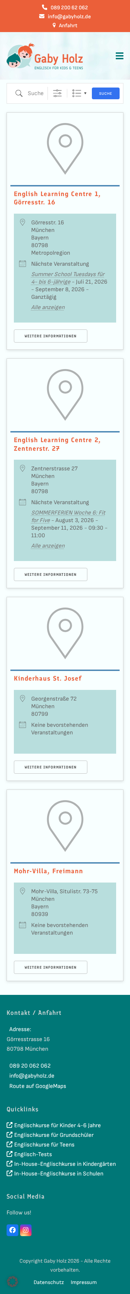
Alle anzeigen (47, 307)
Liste (76, 93)
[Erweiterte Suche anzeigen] (57, 93)
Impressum (84, 1282)
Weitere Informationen (51, 336)
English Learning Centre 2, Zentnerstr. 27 (57, 444)
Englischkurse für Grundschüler (54, 1135)
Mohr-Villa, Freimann (48, 871)
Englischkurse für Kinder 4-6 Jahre (57, 1125)
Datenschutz (49, 1282)
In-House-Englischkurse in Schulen (58, 1173)
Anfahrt (68, 25)
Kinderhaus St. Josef (47, 678)
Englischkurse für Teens (44, 1144)
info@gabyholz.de (69, 16)
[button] (119, 55)
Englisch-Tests (33, 1154)
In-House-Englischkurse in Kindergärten (65, 1164)
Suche (105, 93)
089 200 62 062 (69, 7)
